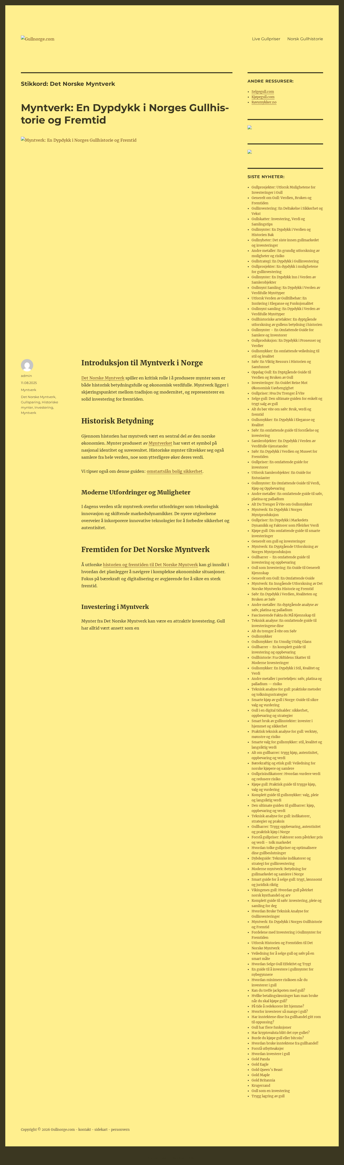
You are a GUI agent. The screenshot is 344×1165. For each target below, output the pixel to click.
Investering (44, 407)
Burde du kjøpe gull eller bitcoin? (278, 1038)
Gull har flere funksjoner (271, 1027)
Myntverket (160, 443)
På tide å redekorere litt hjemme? (278, 1006)
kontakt (84, 1130)
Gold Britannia (263, 1080)
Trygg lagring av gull (268, 1096)
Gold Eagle (260, 1064)
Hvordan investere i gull (271, 1054)
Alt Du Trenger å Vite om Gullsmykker (282, 504)
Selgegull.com (263, 92)
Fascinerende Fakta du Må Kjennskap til (283, 615)
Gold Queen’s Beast (267, 1070)
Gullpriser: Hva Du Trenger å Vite (278, 393)
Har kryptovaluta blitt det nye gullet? (280, 1033)
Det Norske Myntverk (102, 377)
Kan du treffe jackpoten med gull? (278, 990)
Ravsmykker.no (264, 102)
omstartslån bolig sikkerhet (174, 471)
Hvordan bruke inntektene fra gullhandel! (285, 1043)
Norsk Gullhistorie (305, 38)
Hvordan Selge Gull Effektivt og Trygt (281, 964)
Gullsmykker (262, 636)
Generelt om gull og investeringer (278, 541)
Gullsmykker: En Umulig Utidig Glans (282, 642)
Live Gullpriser (266, 38)
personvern (120, 1130)
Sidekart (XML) (185, 1158)
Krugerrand (261, 1085)
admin (26, 376)
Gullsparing (30, 402)
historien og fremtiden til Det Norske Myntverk (150, 564)
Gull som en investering (271, 1091)
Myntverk (28, 390)
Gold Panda (261, 1059)
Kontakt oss (156, 1158)
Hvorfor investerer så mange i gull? (280, 1011)
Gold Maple (261, 1075)
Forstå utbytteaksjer (268, 1048)
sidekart (101, 1130)
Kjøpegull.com (263, 97)
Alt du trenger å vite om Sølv (274, 631)
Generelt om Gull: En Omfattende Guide (283, 578)
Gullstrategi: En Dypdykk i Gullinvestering (285, 261)
